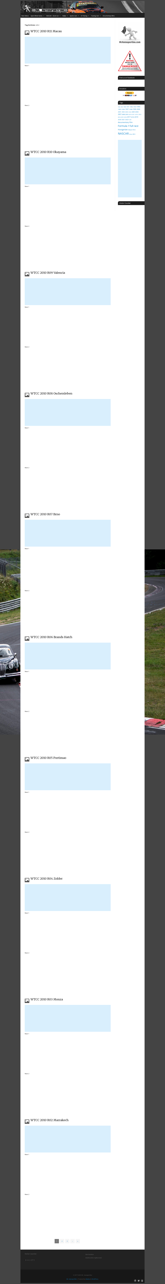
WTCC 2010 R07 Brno (45, 514)
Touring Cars (95, 16)
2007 (119, 114)
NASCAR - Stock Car (52, 16)
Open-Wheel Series (36, 16)
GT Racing (84, 16)
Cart (130, 119)
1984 (119, 107)
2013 (140, 114)
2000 (138, 109)
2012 (136, 114)
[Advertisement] (68, 50)
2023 (127, 119)
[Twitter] (138, 1280)
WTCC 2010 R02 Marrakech (49, 1120)
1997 (127, 109)
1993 (134, 107)
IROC (134, 130)
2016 (125, 117)
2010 (130, 114)
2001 (119, 112)
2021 (123, 119)
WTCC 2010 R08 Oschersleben (51, 393)
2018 (132, 117)
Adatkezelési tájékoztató (93, 1258)
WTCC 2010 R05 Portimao (48, 758)
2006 (137, 112)
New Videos (25, 16)
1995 (119, 109)
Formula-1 (123, 125)
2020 (119, 119)
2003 (126, 112)
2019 (136, 117)
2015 (122, 117)
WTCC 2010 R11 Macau (46, 31)
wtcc (134, 134)
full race (134, 125)
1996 (123, 109)
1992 (131, 107)
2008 (123, 114)
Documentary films (109, 16)
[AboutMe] (142, 1280)
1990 (124, 107)
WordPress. (95, 1279)
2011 (133, 114)
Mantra (88, 1279)
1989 (122, 107)
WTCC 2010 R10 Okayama (48, 152)
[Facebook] (135, 1280)
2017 (129, 117)
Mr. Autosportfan (72, 1279)
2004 (130, 112)
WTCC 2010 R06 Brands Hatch (51, 637)
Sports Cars (73, 16)
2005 (133, 112)
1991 (127, 107)
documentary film (125, 122)
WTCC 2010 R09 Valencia (47, 273)
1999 (134, 109)
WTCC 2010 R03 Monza (46, 999)
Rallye (64, 16)
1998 (130, 109)
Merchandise (89, 1254)
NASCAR (123, 133)
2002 (123, 112)
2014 (119, 117)
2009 (126, 114)
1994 (138, 107)
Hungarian (123, 129)
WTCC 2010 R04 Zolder (46, 878)
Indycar (130, 130)
